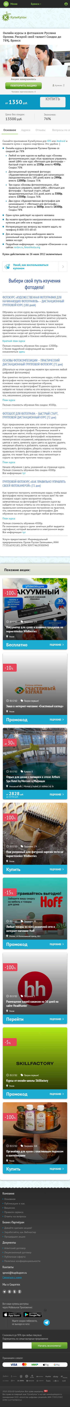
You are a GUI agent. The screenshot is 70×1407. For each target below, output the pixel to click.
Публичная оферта (14, 1256)
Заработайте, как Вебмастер (20, 1232)
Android (61, 141)
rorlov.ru (18, 247)
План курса (9, 400)
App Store (12, 1314)
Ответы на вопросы (15, 1216)
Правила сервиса (13, 1212)
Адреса (25, 130)
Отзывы (40, 130)
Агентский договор (15, 1248)
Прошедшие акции (14, 1236)
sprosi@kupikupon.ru (15, 1272)
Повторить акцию (23, 85)
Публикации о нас (14, 1203)
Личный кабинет (66, 4)
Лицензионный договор (17, 1252)
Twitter (15, 1292)
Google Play (32, 1314)
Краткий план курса (14, 341)
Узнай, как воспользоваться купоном (30, 266)
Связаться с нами (12, 1277)
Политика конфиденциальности (22, 1261)
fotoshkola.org (32, 247)
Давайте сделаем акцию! (18, 1227)
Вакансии (9, 1207)
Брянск (35, 4)
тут (24, 473)
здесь (22, 351)
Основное (9, 130)
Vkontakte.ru (9, 1292)
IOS (49, 141)
